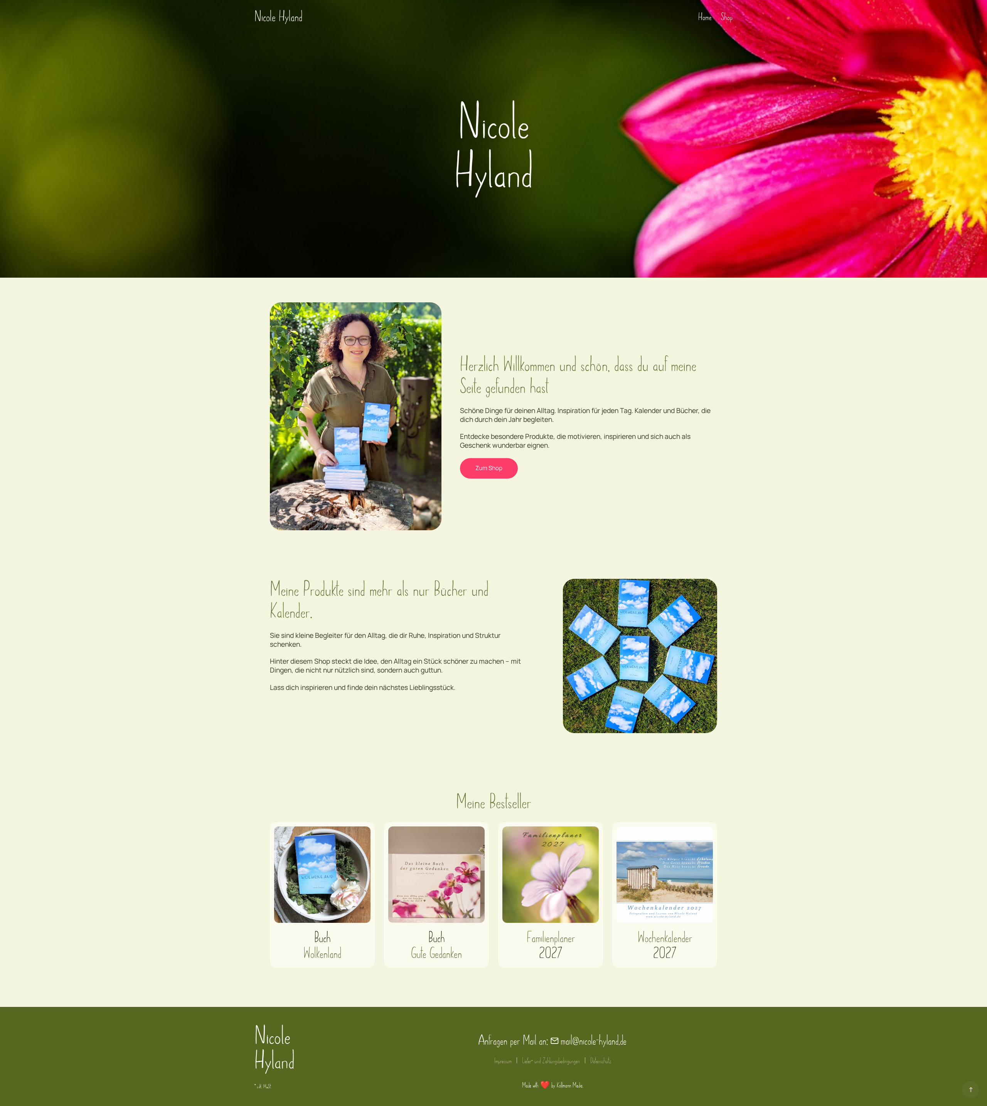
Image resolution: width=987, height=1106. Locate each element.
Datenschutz (600, 1061)
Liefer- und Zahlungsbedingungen (551, 1061)
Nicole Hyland (278, 16)
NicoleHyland (274, 1048)
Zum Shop (488, 468)
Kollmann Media (570, 1085)
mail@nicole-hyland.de (594, 1041)
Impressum (503, 1061)
